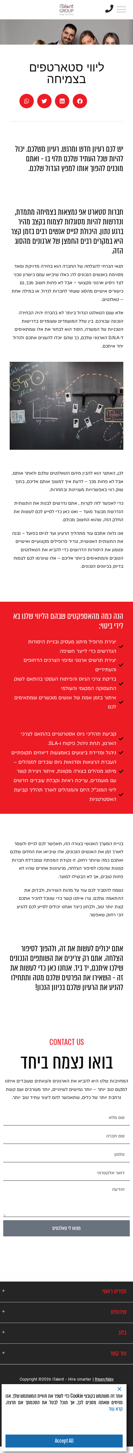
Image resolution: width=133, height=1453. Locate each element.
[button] (80, 101)
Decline (94, 1424)
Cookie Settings (33, 1424)
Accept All (64, 1441)
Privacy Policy (104, 1379)
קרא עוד (116, 1409)
